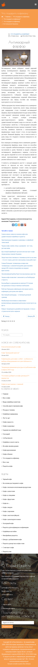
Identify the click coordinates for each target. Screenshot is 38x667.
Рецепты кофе (7, 466)
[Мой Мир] (22, 225)
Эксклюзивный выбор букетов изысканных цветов (18, 274)
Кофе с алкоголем (9, 491)
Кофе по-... (6, 503)
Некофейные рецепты (10, 535)
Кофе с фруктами (8, 499)
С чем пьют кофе (8, 547)
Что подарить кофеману (21, 17)
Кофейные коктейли (10, 531)
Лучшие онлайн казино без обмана (19, 664)
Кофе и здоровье (8, 426)
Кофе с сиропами (8, 511)
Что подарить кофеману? (12, 19)
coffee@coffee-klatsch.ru (10, 588)
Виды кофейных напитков (11, 402)
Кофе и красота (8, 422)
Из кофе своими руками (10, 446)
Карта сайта (7, 604)
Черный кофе (7, 479)
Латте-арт (6, 418)
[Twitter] (16, 225)
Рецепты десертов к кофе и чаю (13, 543)
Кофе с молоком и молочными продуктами (17, 487)
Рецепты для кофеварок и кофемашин (16, 527)
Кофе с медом (7, 507)
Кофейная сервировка (10, 414)
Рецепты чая (7, 551)
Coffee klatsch (7, 438)
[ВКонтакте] (13, 225)
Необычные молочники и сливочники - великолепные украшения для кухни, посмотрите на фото (19, 303)
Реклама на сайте (9, 608)
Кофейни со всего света (11, 442)
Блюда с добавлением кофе (12, 539)
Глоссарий (6, 434)
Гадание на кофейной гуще (12, 430)
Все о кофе (6, 398)
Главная (8, 17)
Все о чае (6, 462)
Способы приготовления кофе (13, 406)
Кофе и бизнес (8, 454)
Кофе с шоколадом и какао (12, 519)
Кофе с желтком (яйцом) (11, 515)
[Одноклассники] (19, 225)
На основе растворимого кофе (13, 483)
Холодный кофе (8, 523)
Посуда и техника (9, 410)
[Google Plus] (25, 225)
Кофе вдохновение (9, 450)
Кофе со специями (9, 495)
